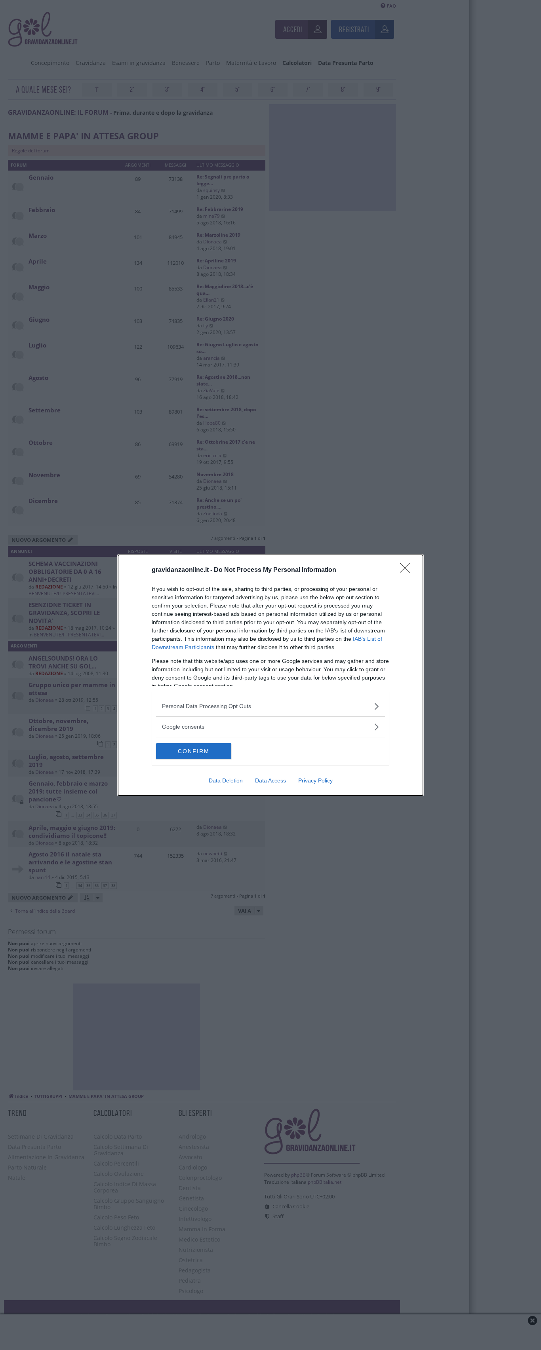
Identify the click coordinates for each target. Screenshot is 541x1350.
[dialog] (270, 675)
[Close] (407, 570)
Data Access (270, 780)
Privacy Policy (315, 780)
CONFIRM (194, 751)
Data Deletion (226, 780)
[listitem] (270, 706)
